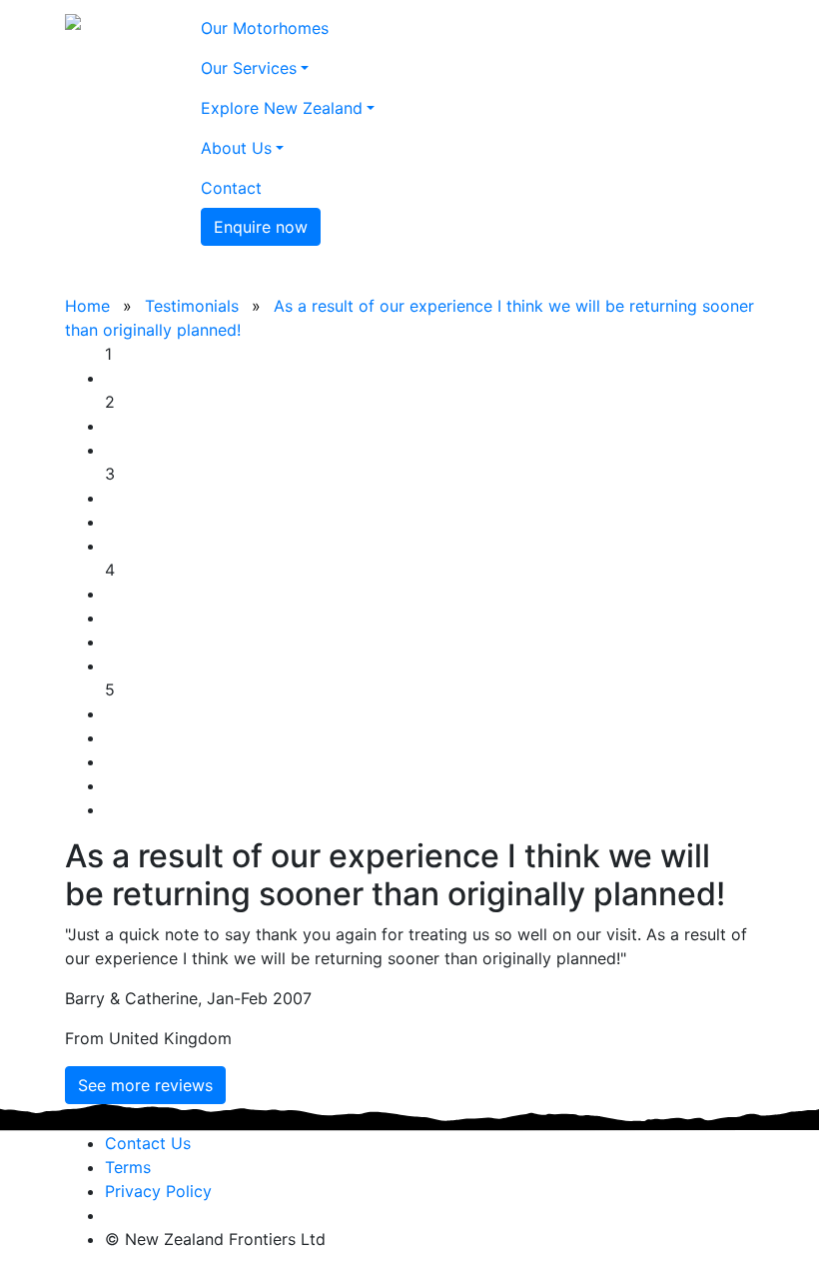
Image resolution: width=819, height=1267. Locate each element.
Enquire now (261, 227)
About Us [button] (236, 148)
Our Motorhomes (265, 28)
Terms (128, 1167)
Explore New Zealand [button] (282, 108)
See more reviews (145, 1085)
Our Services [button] (249, 68)
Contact (231, 188)
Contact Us (148, 1143)
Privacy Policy (158, 1191)
